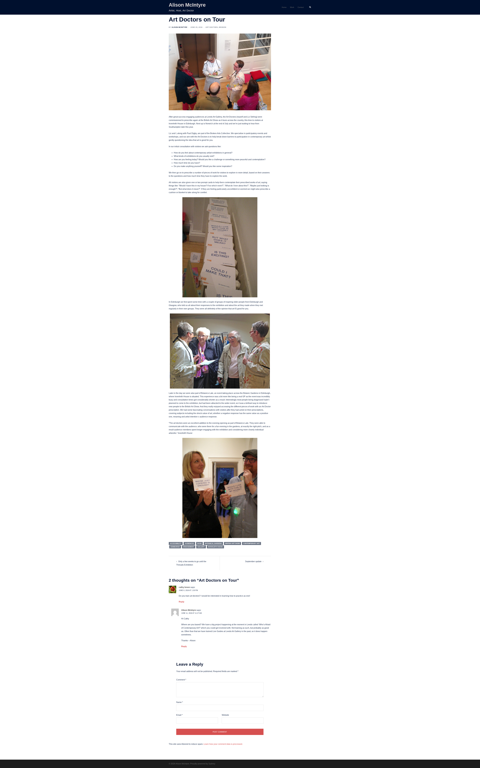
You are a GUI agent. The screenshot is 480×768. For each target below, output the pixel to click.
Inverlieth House (215, 547)
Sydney (211, 764)
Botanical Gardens (213, 543)
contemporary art (251, 543)
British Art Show (232, 543)
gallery (201, 547)
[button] (310, 7)
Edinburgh (175, 547)
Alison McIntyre (187, 5)
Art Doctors (212, 27)
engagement (188, 547)
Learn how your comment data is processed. (223, 744)
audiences (189, 543)
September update (253, 561)
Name (179, 702)
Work (292, 7)
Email (179, 715)
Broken (222, 27)
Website (225, 715)
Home (284, 7)
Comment (181, 680)
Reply (181, 602)
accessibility (175, 543)
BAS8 (199, 543)
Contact (301, 7)
